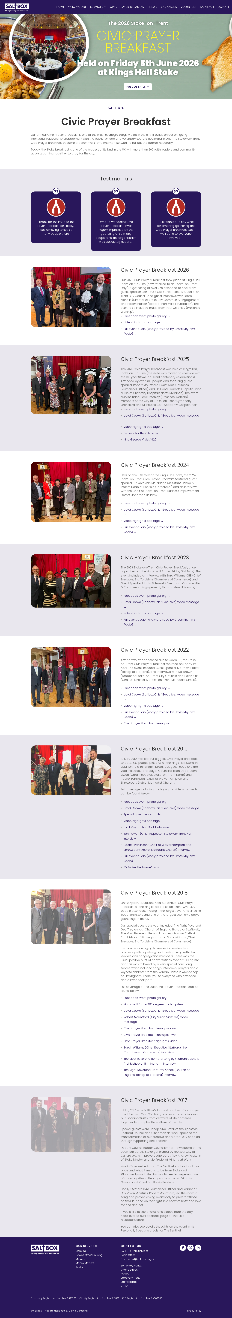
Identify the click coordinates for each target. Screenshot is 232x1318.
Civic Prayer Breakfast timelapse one (150, 1028)
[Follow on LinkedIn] (198, 1248)
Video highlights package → (143, 322)
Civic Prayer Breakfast (128, 7)
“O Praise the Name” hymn (142, 867)
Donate (224, 7)
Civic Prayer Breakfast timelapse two (150, 1035)
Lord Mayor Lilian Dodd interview (146, 827)
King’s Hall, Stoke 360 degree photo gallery (154, 1004)
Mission (80, 1259)
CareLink (81, 1251)
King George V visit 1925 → (142, 439)
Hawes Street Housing (89, 1255)
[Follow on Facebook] (183, 1248)
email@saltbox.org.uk (141, 1259)
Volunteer (189, 7)
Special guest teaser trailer (143, 814)
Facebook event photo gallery (145, 802)
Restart (80, 1267)
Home (60, 7)
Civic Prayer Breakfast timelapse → (148, 723)
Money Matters (85, 1263)
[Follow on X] (190, 1248)
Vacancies (169, 7)
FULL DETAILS (136, 87)
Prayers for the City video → (143, 433)
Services (96, 7)
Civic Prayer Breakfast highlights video (150, 1041)
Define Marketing (78, 1310)
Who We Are (77, 7)
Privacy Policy (193, 1310)
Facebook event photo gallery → (147, 316)
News (153, 7)
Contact (207, 7)
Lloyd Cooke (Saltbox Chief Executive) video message (161, 808)
